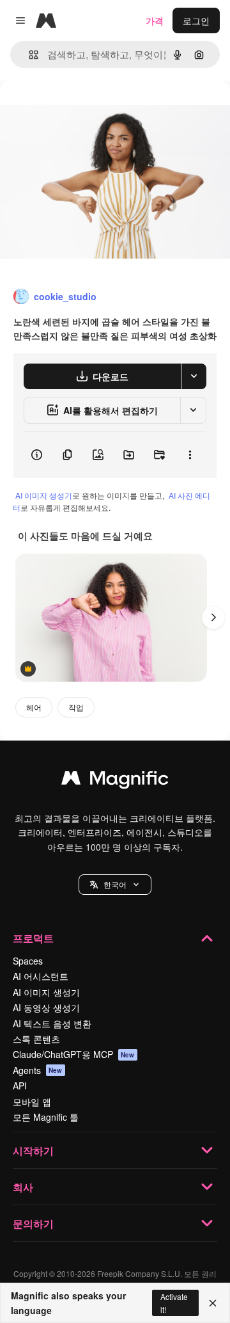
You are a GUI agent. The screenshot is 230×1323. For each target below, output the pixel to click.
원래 (73, 109)
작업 (76, 707)
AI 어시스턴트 (40, 976)
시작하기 (33, 1150)
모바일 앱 (32, 1101)
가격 (155, 20)
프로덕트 (33, 938)
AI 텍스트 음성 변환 (52, 1023)
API (20, 1085)
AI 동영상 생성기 (46, 1007)
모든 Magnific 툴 (46, 1117)
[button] (115, 884)
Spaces (28, 960)
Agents (38, 1070)
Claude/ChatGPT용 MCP (74, 1054)
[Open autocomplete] (28, 55)
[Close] (212, 1303)
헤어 (34, 707)
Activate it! (174, 1302)
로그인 (196, 20)
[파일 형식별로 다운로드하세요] (193, 376)
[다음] (213, 618)
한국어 (114, 884)
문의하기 (33, 1223)
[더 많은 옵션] (190, 455)
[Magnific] (115, 780)
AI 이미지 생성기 (43, 495)
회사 (23, 1187)
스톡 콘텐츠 (36, 1038)
